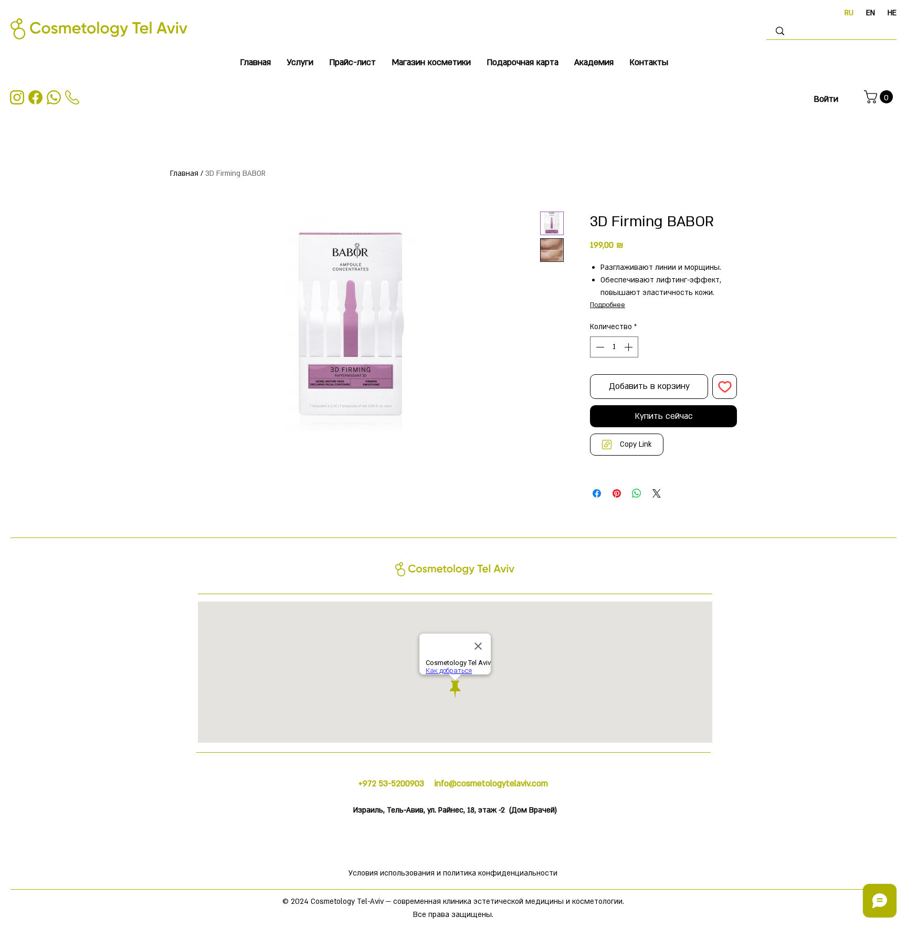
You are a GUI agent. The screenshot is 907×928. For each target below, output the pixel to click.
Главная (184, 173)
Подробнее (607, 305)
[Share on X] (656, 493)
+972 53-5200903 (392, 783)
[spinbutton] (614, 347)
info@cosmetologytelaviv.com (491, 783)
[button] (300, 63)
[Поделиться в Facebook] (596, 493)
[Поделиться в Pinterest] (616, 493)
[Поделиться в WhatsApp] (636, 493)
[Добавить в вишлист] (724, 386)
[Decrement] (599, 347)
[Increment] (629, 347)
